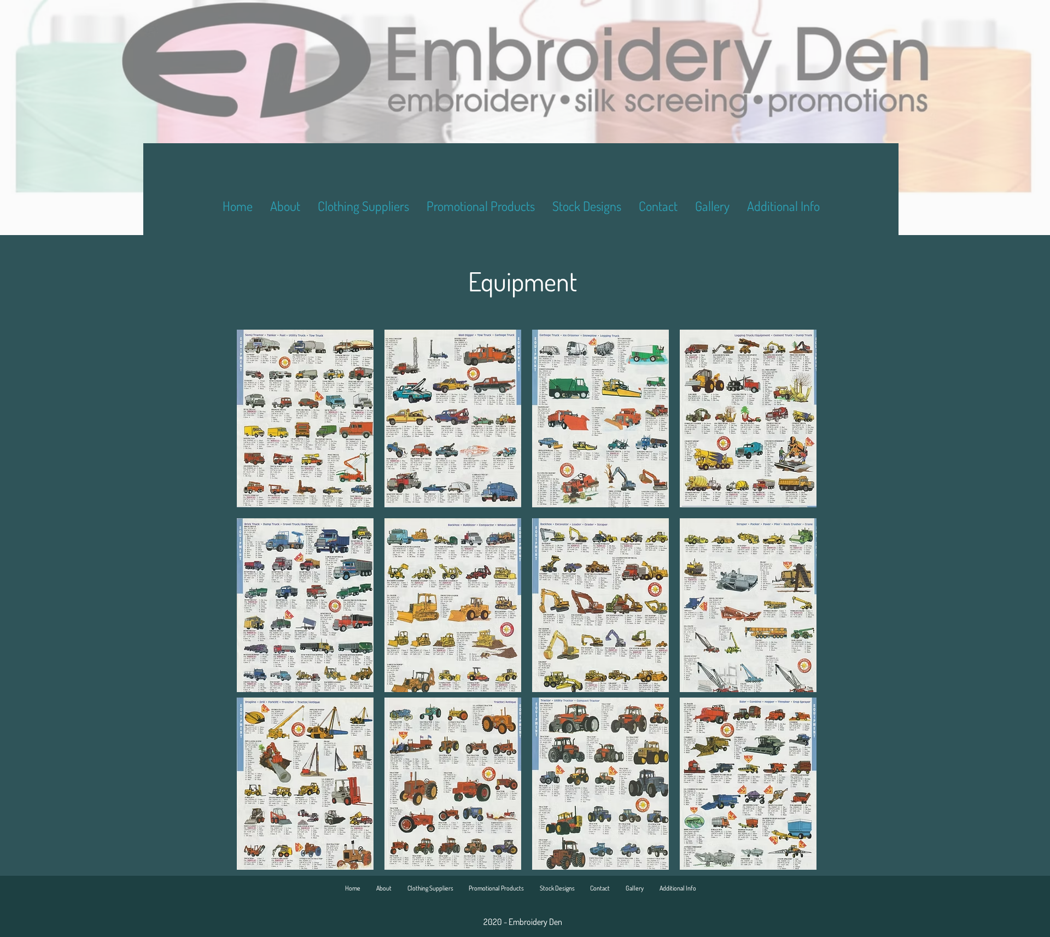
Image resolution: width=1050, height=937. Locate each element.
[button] (305, 418)
